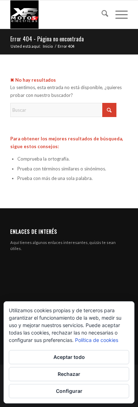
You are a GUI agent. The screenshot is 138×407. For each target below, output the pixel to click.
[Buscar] (101, 14)
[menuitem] (101, 14)
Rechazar (69, 374)
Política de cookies (96, 340)
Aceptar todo (69, 357)
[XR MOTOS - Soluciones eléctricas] (57, 14)
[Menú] (118, 14)
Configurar (69, 391)
